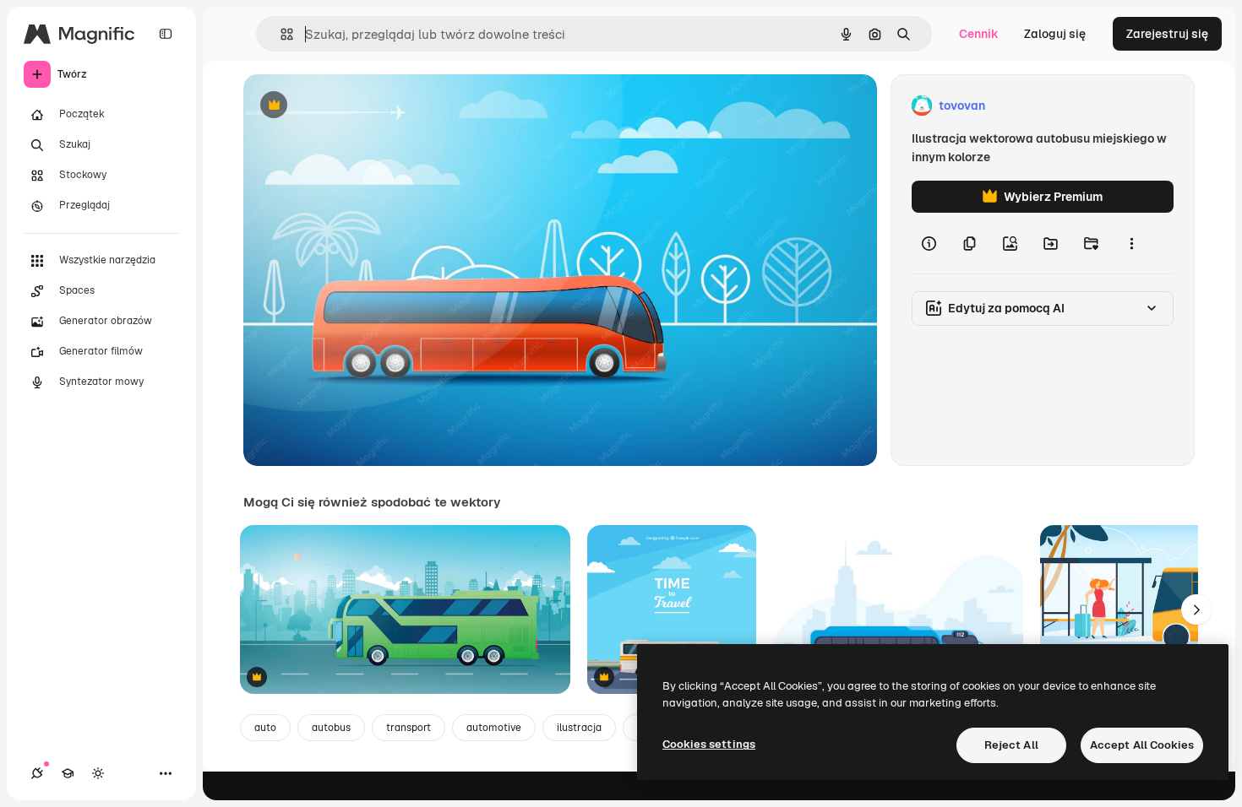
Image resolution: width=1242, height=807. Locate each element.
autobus (331, 727)
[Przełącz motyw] (98, 773)
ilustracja (579, 727)
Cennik (979, 33)
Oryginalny (360, 106)
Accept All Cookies (1142, 745)
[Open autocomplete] (280, 34)
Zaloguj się (1055, 33)
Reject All (1011, 745)
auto (265, 727)
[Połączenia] (37, 773)
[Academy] (67, 773)
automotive (493, 727)
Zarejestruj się (1167, 33)
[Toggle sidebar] (165, 33)
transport (408, 727)
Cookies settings (708, 744)
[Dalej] (1196, 609)
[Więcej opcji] (1131, 243)
